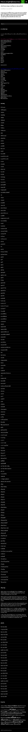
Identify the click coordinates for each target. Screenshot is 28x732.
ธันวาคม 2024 (4, 678)
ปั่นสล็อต (3, 448)
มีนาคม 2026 (3, 639)
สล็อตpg (2, 512)
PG (1, 246)
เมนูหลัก (26, 1)
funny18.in (3, 182)
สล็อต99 (2, 48)
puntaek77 (3, 308)
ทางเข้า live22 (4, 435)
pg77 (2, 259)
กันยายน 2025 (4, 655)
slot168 (2, 357)
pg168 (2, 257)
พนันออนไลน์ (4, 458)
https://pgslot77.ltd (5, 83)
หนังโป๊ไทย (3, 54)
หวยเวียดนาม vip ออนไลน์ (6, 551)
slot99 (2, 44)
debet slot (3, 169)
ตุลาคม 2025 (3, 652)
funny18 (2, 179)
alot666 (2, 143)
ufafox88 (3, 406)
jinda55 (8, 707)
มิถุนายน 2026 (4, 632)
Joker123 (3, 205)
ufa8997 (2, 399)
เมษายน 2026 (4, 637)
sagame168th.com (5, 331)
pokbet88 (3, 298)
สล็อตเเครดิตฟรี (4, 530)
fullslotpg (3, 85)
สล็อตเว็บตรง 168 (4, 528)
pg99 (2, 84)
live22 (2, 86)
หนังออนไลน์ (3, 543)
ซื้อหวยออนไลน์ (4, 98)
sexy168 (2, 339)
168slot (2, 112)
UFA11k (2, 391)
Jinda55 (2, 200)
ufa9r (2, 401)
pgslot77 (3, 93)
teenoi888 (3, 380)
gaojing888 (3, 184)
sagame (2, 74)
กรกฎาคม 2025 (4, 660)
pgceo (2, 264)
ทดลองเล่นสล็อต (4, 432)
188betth (3, 120)
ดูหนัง (2, 76)
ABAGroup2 (3, 135)
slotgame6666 (4, 360)
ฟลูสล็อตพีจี (3, 463)
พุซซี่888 (3, 460)
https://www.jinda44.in (6, 45)
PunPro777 (3, 303)
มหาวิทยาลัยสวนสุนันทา (6, 468)
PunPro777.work (4, 306)
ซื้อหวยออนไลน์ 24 (5, 424)
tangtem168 (3, 378)
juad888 (2, 215)
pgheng (2, 269)
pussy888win (4, 319)
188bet (2, 117)
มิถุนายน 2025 (4, 663)
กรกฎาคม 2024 (4, 691)
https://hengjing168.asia (6, 41)
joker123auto (4, 208)
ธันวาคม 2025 (4, 647)
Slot (1, 352)
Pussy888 (3, 311)
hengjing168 (3, 189)
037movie (3, 107)
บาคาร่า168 (3, 80)
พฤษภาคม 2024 (4, 694)
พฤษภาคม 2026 (4, 634)
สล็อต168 (3, 489)
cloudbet (3, 164)
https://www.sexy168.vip (6, 96)
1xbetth (2, 122)
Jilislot (2, 197)
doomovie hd (4, 65)
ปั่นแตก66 (3, 450)
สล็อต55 (2, 494)
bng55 (2, 151)
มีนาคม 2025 (3, 670)
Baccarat (3, 148)
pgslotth (2, 295)
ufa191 (2, 393)
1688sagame (3, 109)
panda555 (3, 244)
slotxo (2, 52)
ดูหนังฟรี (3, 89)
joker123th (3, 210)
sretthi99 (3, 370)
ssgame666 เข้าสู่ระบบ (6, 373)
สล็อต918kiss (4, 507)
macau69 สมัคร (4, 231)
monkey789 (3, 233)
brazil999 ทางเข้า (5, 156)
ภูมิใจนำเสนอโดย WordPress (6, 730)
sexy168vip (3, 342)
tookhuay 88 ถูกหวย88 (6, 386)
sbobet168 (3, 337)
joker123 (3, 71)
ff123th (2, 174)
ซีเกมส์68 (3, 422)
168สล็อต (3, 115)
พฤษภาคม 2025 (4, 665)
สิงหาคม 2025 (4, 657)
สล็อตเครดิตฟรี (4, 522)
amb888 (2, 146)
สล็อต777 (3, 499)
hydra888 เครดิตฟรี (5, 192)
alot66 (2, 140)
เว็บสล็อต (3, 569)
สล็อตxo (2, 515)
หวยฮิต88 (3, 548)
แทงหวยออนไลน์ (4, 579)
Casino (2, 161)
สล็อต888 (3, 502)
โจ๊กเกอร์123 (3, 582)
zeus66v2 (3, 414)
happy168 (3, 187)
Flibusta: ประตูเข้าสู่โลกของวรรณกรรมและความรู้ (11, 2)
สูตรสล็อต (3, 540)
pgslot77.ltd (3, 288)
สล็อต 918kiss (4, 486)
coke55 (2, 166)
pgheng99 (3, 272)
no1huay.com (4, 238)
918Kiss (2, 127)
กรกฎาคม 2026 (4, 629)
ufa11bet (3, 388)
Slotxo (2, 362)
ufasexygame (3, 409)
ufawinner (3, 411)
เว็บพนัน (2, 564)
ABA (2, 133)
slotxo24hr (3, 365)
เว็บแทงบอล (3, 574)
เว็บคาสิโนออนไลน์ (5, 561)
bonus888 (3, 153)
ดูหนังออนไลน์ (4, 72)
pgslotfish (3, 293)
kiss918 (2, 61)
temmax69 (3, 383)
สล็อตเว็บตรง (4, 46)
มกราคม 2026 (4, 644)
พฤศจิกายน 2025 (4, 650)
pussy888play (4, 316)
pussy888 (3, 49)
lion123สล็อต (4, 220)
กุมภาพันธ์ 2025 (4, 673)
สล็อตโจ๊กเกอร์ (4, 535)
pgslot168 (3, 282)
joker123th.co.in (4, 213)
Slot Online (3, 355)
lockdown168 (4, 228)
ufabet (7, 713)
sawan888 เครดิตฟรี (5, 334)
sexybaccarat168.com (5, 347)
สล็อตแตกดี (3, 533)
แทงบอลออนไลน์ (4, 577)
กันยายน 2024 (4, 686)
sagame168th (4, 329)
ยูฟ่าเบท (2, 471)
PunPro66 (3, 300)
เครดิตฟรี (3, 556)
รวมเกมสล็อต (4, 473)
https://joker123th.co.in (6, 40)
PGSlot (2, 280)
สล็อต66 (2, 497)
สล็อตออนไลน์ (4, 94)
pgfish (2, 267)
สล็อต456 (3, 491)
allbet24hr (3, 138)
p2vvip (2, 241)
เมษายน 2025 (4, 668)
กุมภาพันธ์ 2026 (4, 642)
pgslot (2, 58)
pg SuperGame (4, 254)
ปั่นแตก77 (3, 453)
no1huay (3, 236)
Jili (1, 195)
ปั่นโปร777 (3, 455)
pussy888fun (3, 313)
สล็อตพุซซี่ (3, 517)
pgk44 (2, 277)
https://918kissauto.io (5, 70)
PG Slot (7, 710)
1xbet (2, 56)
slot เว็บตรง (3, 43)
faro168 (2, 171)
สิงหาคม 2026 (4, 626)
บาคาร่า (2, 50)
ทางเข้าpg (3, 437)
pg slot (2, 57)
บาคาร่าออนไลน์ (4, 445)
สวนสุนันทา (3, 538)
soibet (2, 368)
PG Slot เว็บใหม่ (4, 251)
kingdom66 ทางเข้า (5, 218)
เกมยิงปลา (3, 553)
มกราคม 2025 (4, 675)
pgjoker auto (3, 275)
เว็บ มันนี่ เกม (3, 559)
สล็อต (2, 484)
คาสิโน (2, 417)
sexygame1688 (4, 349)
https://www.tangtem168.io (7, 53)
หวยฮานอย (3, 546)
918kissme (3, 130)
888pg (2, 125)
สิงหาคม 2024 (4, 688)
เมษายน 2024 (4, 696)
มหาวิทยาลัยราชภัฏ (5, 466)
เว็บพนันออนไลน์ (4, 566)
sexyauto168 (3, 344)
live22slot (3, 226)
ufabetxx (3, 404)
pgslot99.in (3, 290)
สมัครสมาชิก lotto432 (5, 481)
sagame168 (3, 326)
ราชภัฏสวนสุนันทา (5, 479)
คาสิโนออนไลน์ (4, 419)
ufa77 (2, 396)
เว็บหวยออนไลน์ (4, 571)
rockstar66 (3, 321)
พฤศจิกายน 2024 (4, 681)
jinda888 (3, 202)
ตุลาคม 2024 (3, 683)
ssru (2, 375)
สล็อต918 (3, 504)
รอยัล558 (3, 476)
